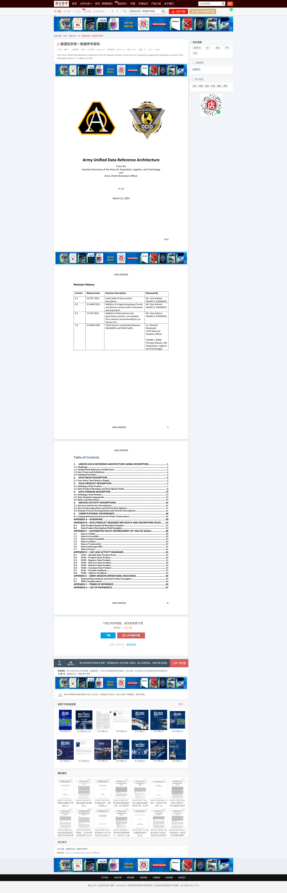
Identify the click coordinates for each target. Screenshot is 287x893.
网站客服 (169, 878)
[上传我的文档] (230, 3)
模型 (225, 86)
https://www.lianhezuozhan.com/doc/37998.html (83, 853)
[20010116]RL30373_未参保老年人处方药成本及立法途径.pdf (103, 833)
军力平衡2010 (65, 731)
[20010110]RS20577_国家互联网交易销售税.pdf (84, 803)
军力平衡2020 (158, 761)
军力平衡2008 (121, 731)
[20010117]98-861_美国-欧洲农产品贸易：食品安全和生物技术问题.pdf (158, 834)
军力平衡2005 (102, 731)
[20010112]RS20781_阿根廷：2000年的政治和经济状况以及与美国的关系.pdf (84, 834)
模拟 (219, 86)
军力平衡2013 (158, 731)
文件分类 (85, 3)
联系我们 (182, 878)
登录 (227, 10)
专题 (132, 3)
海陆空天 (72, 36)
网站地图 (130, 878)
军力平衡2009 (177, 731)
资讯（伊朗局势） (104, 3)
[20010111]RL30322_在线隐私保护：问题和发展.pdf (103, 803)
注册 (221, 10)
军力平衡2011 (65, 761)
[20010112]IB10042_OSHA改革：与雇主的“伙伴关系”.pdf (160, 803)
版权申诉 (70, 665)
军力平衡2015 (177, 761)
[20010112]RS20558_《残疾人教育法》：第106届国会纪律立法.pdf (177, 804)
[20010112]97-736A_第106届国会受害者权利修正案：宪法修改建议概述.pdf (140, 804)
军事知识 (143, 3)
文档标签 (199, 63)
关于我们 (169, 3)
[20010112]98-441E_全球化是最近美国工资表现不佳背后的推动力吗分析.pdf (65, 834)
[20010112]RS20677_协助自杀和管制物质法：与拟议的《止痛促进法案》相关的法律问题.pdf (121, 835)
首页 (74, 3)
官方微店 (77, 11)
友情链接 (156, 878)
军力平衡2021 (102, 761)
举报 (59, 665)
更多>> (181, 704)
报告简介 (122, 3)
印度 (201, 86)
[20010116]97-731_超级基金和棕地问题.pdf (140, 833)
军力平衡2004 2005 (84, 731)
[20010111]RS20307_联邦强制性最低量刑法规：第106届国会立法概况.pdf (121, 804)
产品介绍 (156, 3)
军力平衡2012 (140, 731)
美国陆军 (196, 70)
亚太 (194, 86)
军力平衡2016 (121, 761)
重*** (66, 50)
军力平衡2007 (140, 761)
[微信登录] (231, 10)
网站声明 (117, 878)
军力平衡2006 (84, 761)
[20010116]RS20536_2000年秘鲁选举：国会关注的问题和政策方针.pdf (178, 834)
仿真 (213, 86)
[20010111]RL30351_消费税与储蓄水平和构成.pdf (65, 803)
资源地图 (143, 878)
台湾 (207, 86)
